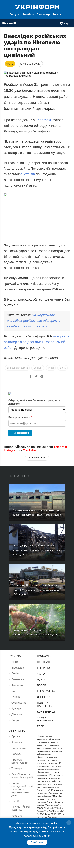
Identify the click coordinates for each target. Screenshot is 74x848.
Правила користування (19, 761)
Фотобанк (28, 14)
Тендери (16, 768)
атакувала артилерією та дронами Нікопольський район (36, 342)
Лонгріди (43, 696)
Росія (51, 367)
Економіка (17, 679)
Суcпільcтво (18, 702)
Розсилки (17, 815)
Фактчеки (17, 685)
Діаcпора (17, 714)
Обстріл (38, 367)
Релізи (41, 726)
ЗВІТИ (15, 800)
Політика (16, 673)
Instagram (11, 450)
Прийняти (37, 842)
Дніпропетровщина (17, 367)
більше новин (37, 458)
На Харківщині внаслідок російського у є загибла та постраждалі (33, 320)
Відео (41, 679)
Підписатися (20, 432)
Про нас (16, 736)
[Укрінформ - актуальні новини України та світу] (37, 7)
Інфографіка (46, 691)
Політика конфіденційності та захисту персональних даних (22, 789)
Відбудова (17, 667)
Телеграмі (44, 120)
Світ (13, 690)
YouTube (29, 450)
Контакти (16, 742)
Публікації (44, 661)
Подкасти (44, 656)
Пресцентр (43, 14)
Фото (41, 673)
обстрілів (28, 174)
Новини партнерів (44, 704)
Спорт (15, 720)
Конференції (46, 711)
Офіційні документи (45, 719)
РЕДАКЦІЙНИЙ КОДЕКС (20, 808)
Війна (63, 367)
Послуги (14, 14)
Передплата (19, 747)
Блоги (41, 685)
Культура (16, 708)
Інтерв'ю (43, 667)
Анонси (57, 14)
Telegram (60, 446)
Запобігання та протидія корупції (22, 776)
